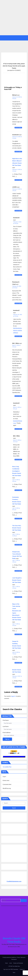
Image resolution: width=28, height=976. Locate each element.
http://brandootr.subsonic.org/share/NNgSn (17, 330)
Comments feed (7, 784)
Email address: (7, 732)
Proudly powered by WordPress (10, 957)
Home (6, 963)
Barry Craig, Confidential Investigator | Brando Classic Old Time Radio (16, 471)
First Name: (6, 720)
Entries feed (6, 780)
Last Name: (6, 726)
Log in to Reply (18, 127)
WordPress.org (7, 788)
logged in (13, 696)
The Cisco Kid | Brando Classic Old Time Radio (16, 528)
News (14, 972)
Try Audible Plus (7, 766)
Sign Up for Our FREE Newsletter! (10, 969)
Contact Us (22, 969)
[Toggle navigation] (15, 37)
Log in (4, 776)
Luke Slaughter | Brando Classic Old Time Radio (17, 580)
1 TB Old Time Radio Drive (14, 966)
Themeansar (14, 959)
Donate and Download (18, 963)
